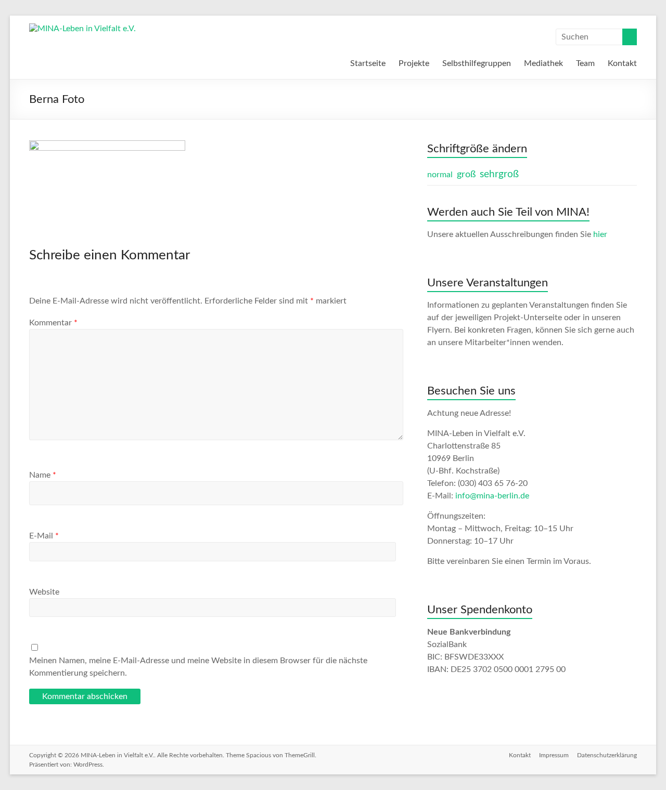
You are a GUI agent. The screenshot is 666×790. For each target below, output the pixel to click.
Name (42, 475)
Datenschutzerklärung (607, 755)
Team (585, 63)
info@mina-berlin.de (492, 496)
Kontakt (622, 63)
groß (466, 174)
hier (600, 234)
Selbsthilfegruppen (476, 63)
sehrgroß (499, 174)
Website (44, 592)
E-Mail (44, 536)
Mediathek (543, 63)
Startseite (368, 63)
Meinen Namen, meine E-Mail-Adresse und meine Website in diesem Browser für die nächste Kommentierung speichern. (198, 666)
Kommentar (53, 323)
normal (440, 174)
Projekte (414, 63)
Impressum (554, 755)
